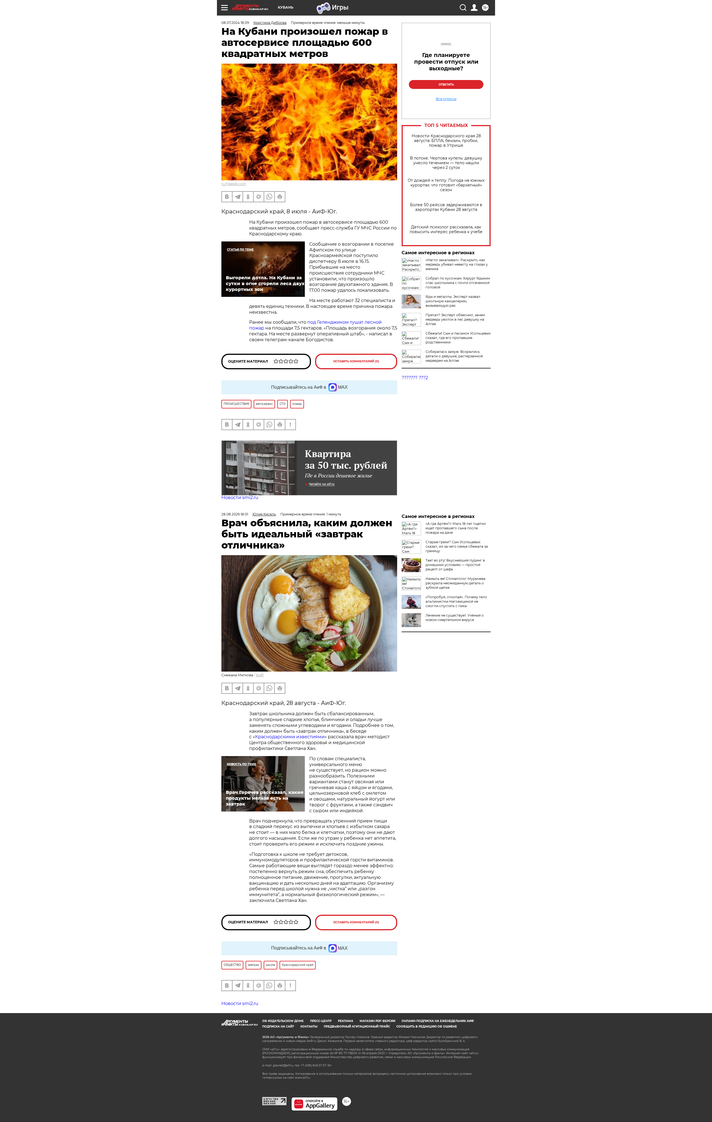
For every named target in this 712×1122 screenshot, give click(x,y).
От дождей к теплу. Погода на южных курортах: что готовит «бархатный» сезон (446, 185)
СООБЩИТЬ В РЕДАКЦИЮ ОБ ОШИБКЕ (426, 1081)
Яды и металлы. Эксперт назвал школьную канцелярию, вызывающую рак (453, 301)
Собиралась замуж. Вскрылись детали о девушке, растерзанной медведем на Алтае (454, 356)
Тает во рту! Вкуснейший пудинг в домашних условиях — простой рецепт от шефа (455, 564)
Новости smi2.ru (239, 497)
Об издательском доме (283, 1076)
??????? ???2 (415, 377)
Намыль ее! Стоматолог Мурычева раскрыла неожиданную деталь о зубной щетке (455, 583)
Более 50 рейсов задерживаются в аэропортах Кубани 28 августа (446, 207)
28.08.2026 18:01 (234, 514)
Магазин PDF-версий (377, 1076)
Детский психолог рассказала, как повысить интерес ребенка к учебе (446, 229)
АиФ (260, 675)
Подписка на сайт (278, 1081)
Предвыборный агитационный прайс (357, 1081)
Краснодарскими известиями (290, 736)
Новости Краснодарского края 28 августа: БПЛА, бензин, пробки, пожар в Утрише (446, 141)
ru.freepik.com (233, 184)
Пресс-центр (321, 1076)
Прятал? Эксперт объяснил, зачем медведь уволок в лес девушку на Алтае (455, 319)
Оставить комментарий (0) (356, 361)
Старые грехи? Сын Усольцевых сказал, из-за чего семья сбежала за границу (457, 546)
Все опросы (446, 99)
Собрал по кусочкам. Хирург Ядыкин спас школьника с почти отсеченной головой (458, 282)
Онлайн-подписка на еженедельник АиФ (438, 1076)
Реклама (345, 1076)
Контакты (308, 1081)
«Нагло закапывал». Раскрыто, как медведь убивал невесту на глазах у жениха (457, 264)
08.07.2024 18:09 (235, 23)
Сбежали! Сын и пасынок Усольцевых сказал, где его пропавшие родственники (458, 337)
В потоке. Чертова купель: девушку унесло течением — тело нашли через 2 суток (446, 163)
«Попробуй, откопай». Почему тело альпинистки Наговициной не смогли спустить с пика (456, 601)
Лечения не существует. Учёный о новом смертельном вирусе (455, 617)
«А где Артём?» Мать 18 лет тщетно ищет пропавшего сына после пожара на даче (456, 528)
